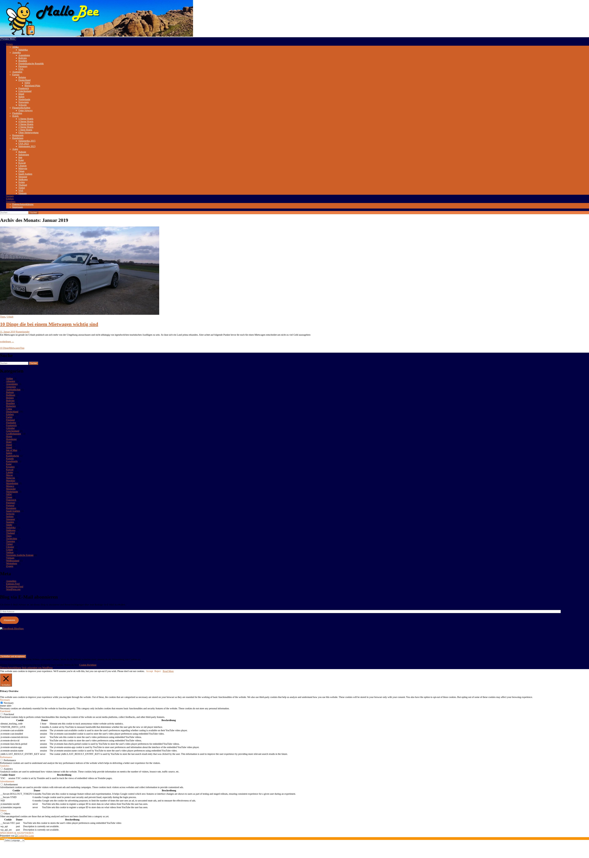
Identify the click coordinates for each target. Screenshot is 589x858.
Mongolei (10, 489)
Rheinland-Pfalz (32, 85)
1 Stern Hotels (25, 129)
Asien (15, 149)
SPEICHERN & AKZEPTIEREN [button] (17, 833)
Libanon (22, 165)
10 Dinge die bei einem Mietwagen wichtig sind (49, 324)
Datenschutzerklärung (22, 204)
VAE (20, 190)
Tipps (2, 316)
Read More (168, 671)
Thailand (22, 185)
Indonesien (23, 154)
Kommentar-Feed (14, 586)
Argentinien (24, 55)
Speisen (10, 196)
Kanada (10, 458)
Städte (9, 524)
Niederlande (24, 99)
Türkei (21, 187)
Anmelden (11, 581)
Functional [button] (5, 711)
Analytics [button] (4, 765)
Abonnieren (9, 620)
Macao (9, 475)
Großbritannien (13, 433)
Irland (21, 94)
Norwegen (23, 102)
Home (9, 436)
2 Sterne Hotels (25, 127)
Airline (9, 378)
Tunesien (10, 541)
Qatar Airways (25, 110)
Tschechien (11, 538)
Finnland (10, 420)
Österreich (11, 500)
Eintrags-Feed (13, 583)
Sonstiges (10, 201)
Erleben (10, 198)
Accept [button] (149, 671)
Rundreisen (17, 138)
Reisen (9, 44)
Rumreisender (22, 331)
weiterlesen (7, 341)
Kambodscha (12, 455)
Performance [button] (6, 757)
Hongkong (11, 439)
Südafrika (23, 49)
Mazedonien (12, 483)
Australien (17, 72)
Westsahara (11, 563)
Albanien (10, 381)
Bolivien (22, 58)
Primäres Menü (8, 39)
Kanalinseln (12, 461)
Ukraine (10, 547)
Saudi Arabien (25, 174)
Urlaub (10, 316)
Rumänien (11, 508)
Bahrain (22, 152)
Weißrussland (12, 560)
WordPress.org (13, 589)
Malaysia (22, 168)
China (9, 409)
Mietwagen (14, 348)
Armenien (11, 386)
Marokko (10, 480)
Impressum (17, 207)
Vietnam (22, 193)
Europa (15, 74)
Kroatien (10, 466)
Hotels (15, 116)
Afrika (15, 47)
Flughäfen (17, 113)
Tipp (22, 348)
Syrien (21, 182)
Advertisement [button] (7, 781)
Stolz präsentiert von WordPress (37, 667)
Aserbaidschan (13, 389)
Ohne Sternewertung (28, 132)
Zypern (9, 566)
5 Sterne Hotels (25, 118)
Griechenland (24, 91)
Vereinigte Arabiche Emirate (19, 555)
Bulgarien (11, 406)
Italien (21, 96)
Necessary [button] (5, 700)
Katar (21, 160)
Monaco (10, 486)
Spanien (10, 522)
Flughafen (11, 422)
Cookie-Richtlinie (87, 665)
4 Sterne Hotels (25, 121)
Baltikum (10, 395)
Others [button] (3, 810)
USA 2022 (23, 143)
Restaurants (17, 135)
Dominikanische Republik (31, 63)
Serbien (9, 516)
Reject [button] (157, 671)
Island (9, 447)
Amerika (16, 52)
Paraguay (22, 66)
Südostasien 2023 (26, 146)
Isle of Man (11, 450)
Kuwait (22, 163)
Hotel (9, 442)
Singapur (22, 176)
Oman (21, 171)
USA (20, 69)
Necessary (9, 703)
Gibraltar (10, 428)
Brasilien (22, 60)
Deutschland (24, 80)
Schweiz (22, 105)
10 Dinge (4, 348)
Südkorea (23, 179)
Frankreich (23, 88)
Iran (20, 157)
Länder (9, 472)
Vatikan (9, 552)
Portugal (10, 505)
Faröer (9, 417)
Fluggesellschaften (21, 107)
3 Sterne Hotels (25, 124)
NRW (27, 83)
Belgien (22, 77)
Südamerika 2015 (26, 141)
